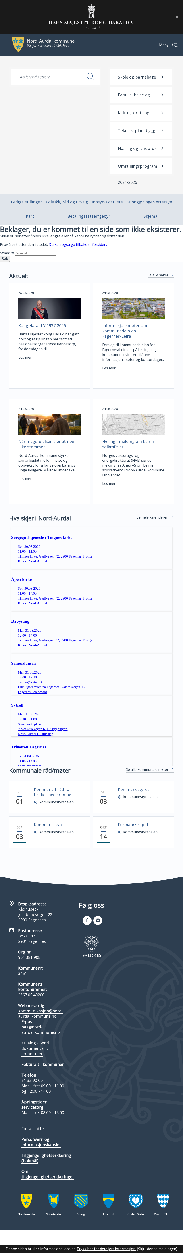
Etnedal (108, 1214)
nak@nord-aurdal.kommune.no (40, 1029)
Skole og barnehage (137, 77)
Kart (30, 216)
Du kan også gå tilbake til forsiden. (78, 244)
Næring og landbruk (137, 148)
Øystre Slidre (163, 1214)
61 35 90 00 (32, 1080)
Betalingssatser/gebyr (88, 216)
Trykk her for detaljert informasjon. (106, 1248)
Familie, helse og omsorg (134, 97)
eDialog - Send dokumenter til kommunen (35, 1048)
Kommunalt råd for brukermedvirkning (52, 792)
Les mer (25, 357)
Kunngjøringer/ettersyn (149, 202)
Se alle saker (158, 275)
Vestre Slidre (136, 1214)
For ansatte (32, 1128)
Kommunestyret (133, 789)
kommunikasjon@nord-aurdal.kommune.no (40, 1013)
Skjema (150, 216)
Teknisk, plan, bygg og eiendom (136, 133)
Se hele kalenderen (152, 517)
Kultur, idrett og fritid (133, 115)
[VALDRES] (91, 946)
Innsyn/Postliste (107, 202)
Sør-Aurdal (54, 1214)
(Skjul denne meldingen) (157, 1248)
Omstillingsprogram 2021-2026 (137, 168)
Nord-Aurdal (26, 1214)
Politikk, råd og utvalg (67, 202)
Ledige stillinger (26, 202)
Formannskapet (133, 824)
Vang (81, 1214)
